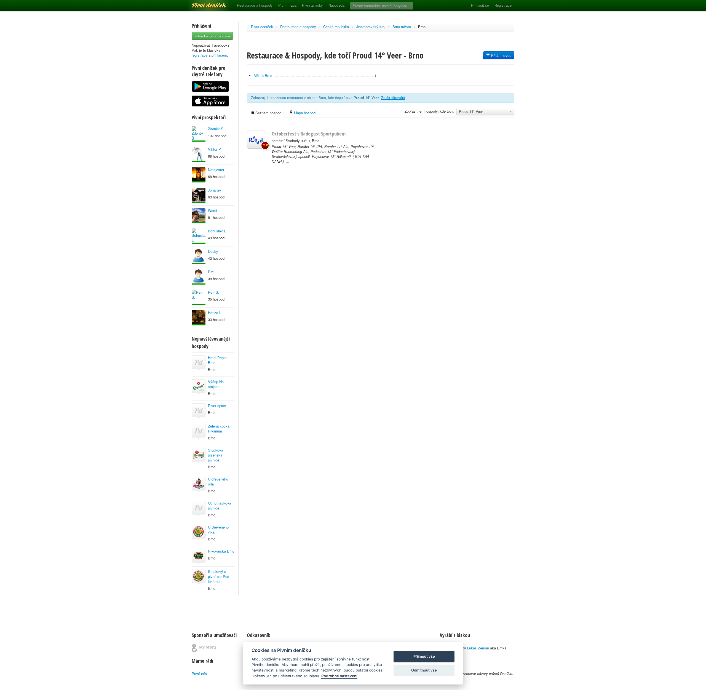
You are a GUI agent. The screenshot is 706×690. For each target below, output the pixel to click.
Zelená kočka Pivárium (218, 428)
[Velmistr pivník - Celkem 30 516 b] (198, 134)
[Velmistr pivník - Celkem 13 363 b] (198, 317)
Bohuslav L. (217, 230)
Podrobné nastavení (339, 676)
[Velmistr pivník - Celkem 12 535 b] (198, 256)
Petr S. (213, 292)
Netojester (216, 169)
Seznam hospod (267, 112)
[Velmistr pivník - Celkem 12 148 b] (198, 215)
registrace (199, 55)
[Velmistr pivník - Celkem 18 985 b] (198, 174)
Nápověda (336, 5)
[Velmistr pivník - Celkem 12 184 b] (198, 154)
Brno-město (401, 26)
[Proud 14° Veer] (256, 140)
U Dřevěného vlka (218, 529)
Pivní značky (312, 5)
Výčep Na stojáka (216, 384)
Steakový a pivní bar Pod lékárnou (218, 576)
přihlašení (219, 55)
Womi (212, 210)
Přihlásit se (480, 5)
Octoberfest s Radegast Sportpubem (309, 133)
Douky (213, 251)
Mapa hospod (304, 112)
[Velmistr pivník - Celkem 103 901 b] (198, 277)
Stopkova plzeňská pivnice (215, 455)
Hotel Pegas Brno (218, 360)
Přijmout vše (424, 656)
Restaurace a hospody (255, 5)
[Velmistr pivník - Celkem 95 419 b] (198, 236)
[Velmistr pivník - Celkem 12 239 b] (198, 297)
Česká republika (336, 26)
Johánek (214, 190)
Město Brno (263, 75)
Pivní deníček (202, 3)
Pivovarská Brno (221, 551)
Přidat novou (500, 55)
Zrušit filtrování (393, 97)
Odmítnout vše (424, 670)
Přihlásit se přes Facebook (212, 36)
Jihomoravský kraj (370, 26)
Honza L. (215, 312)
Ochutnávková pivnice (219, 505)
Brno (422, 26)
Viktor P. (214, 149)
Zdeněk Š (215, 128)
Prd (210, 271)
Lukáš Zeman (478, 648)
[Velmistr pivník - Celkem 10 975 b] (198, 195)
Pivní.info (199, 673)
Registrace (503, 5)
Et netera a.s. (204, 648)
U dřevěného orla (218, 481)
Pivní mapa (287, 5)
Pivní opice (217, 405)
